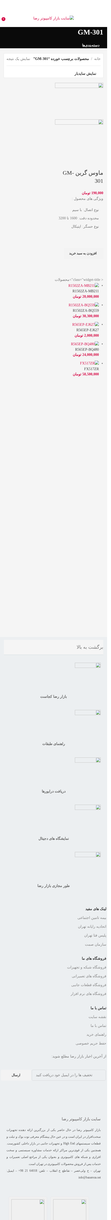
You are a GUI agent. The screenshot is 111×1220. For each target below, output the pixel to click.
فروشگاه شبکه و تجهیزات (86, 967)
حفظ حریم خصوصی (91, 1043)
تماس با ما (98, 1008)
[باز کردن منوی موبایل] (101, 18)
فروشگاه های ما (94, 958)
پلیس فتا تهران (95, 935)
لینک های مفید (95, 909)
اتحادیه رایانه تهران (92, 926)
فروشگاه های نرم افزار (88, 994)
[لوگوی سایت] (53, 18)
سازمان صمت (95, 944)
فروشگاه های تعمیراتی (89, 976)
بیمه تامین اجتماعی (91, 918)
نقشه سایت (97, 1017)
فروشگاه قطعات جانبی (88, 985)
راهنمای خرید (96, 1034)
